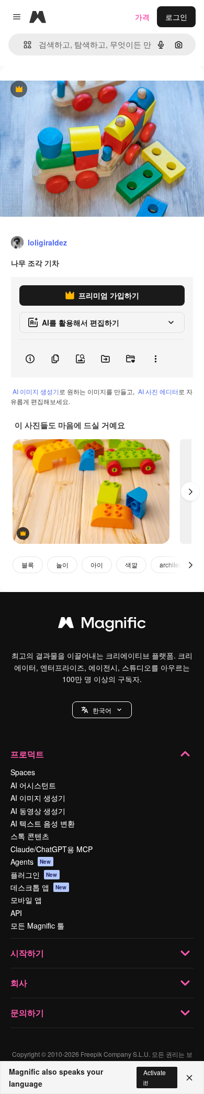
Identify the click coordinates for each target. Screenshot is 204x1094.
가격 (142, 17)
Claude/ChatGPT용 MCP (51, 849)
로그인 (176, 17)
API (16, 913)
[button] (102, 709)
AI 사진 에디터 (158, 391)
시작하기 (27, 953)
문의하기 (27, 1013)
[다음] (190, 491)
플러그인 (34, 874)
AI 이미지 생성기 (36, 391)
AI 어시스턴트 (33, 785)
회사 (18, 983)
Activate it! (154, 1077)
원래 (60, 89)
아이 (96, 564)
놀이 (62, 564)
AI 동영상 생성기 (37, 811)
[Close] (189, 1077)
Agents (30, 861)
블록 (27, 564)
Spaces (22, 772)
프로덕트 (27, 754)
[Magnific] (102, 625)
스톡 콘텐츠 (29, 836)
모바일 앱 (26, 900)
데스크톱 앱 (38, 887)
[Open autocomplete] (23, 45)
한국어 (102, 710)
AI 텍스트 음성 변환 (42, 823)
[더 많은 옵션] (155, 358)
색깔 (131, 564)
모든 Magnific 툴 (37, 925)
